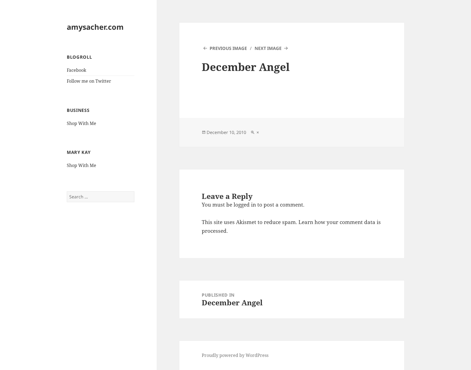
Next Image (268, 48)
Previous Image (228, 48)
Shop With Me (81, 123)
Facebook (76, 70)
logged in (245, 204)
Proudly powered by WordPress (235, 355)
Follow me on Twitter (89, 81)
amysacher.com (95, 27)
